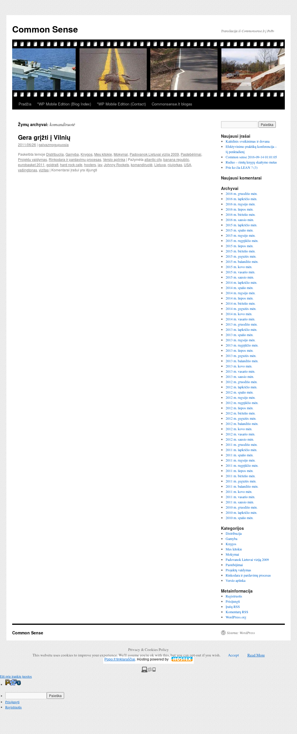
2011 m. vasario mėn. (240, 496)
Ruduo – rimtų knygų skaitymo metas (251, 162)
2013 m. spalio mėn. (239, 334)
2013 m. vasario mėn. (240, 371)
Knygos (87, 154)
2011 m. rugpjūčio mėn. (242, 465)
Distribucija (55, 154)
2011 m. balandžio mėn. (242, 486)
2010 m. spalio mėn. (239, 517)
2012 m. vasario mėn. (240, 434)
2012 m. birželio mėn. (241, 413)
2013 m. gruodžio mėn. (242, 324)
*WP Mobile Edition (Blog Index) (64, 104)
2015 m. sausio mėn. (240, 277)
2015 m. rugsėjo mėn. (241, 235)
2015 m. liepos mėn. (239, 245)
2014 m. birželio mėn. (241, 303)
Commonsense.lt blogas (172, 104)
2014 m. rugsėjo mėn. (241, 292)
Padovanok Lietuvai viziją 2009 (154, 154)
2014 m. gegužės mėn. (241, 308)
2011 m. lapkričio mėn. (241, 449)
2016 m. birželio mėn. (241, 214)
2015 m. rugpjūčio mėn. (242, 240)
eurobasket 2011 (31, 164)
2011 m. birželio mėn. (241, 475)
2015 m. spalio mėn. (239, 230)
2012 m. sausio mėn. (240, 439)
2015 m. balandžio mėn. (242, 261)
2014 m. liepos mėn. (239, 298)
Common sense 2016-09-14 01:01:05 (251, 157)
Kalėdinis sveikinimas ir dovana (247, 141)
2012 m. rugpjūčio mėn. (242, 402)
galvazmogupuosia (54, 144)
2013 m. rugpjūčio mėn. (242, 345)
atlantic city (153, 159)
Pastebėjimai (191, 154)
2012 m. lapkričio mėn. (241, 387)
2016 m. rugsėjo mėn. (241, 204)
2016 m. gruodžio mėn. (242, 193)
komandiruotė (142, 164)
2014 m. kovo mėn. (239, 313)
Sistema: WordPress (241, 632)
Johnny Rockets (116, 164)
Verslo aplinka (114, 159)
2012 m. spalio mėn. (239, 392)
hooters (90, 164)
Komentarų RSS (237, 611)
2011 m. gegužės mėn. (241, 481)
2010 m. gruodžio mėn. (242, 507)
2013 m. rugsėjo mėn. (241, 340)
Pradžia (25, 104)
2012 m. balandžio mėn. (242, 423)
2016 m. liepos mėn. (239, 209)
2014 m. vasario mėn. (240, 319)
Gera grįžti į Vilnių (44, 137)
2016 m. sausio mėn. (240, 219)
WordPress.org (236, 617)
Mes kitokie (103, 154)
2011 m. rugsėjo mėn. (241, 460)
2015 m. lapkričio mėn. (241, 224)
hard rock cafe (71, 164)
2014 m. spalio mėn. (239, 287)
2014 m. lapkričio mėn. (241, 282)
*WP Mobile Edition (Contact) (121, 104)
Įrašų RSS (233, 606)
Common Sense (45, 29)
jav (100, 164)
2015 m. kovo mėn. (239, 266)
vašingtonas (27, 169)
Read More (256, 655)
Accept (233, 655)
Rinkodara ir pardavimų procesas (75, 159)
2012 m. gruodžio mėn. (242, 381)
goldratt (52, 164)
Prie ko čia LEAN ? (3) (242, 167)
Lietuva (160, 164)
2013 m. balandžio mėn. (242, 360)
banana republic (176, 159)
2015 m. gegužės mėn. (241, 256)
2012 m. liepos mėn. (239, 407)
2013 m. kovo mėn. (239, 366)
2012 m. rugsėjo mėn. (241, 397)
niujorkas (175, 164)
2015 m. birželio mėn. (241, 251)
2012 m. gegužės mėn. (241, 418)
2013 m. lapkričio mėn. (241, 329)
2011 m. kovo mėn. (239, 491)
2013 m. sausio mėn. (240, 376)
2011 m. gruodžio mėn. (242, 444)
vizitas (44, 169)
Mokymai (121, 154)
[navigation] (148, 694)
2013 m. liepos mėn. (239, 350)
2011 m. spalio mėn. (239, 455)
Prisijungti (233, 601)
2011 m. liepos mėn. (239, 470)
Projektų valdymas (32, 159)
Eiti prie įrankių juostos (16, 676)
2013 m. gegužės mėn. (241, 355)
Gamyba (72, 154)
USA (187, 164)
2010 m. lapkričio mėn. (241, 512)
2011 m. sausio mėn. (240, 502)
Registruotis (234, 596)
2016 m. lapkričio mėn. (241, 198)
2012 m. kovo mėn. (239, 428)
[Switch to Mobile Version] (148, 671)
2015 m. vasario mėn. (240, 272)
